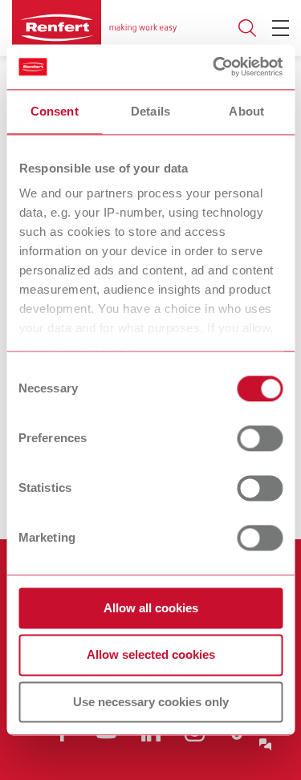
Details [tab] (150, 111)
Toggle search (247, 28)
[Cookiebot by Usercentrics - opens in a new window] (214, 66)
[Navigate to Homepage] (94, 28)
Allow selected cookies (151, 655)
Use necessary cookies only (151, 702)
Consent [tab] (55, 111)
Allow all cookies (151, 608)
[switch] (260, 438)
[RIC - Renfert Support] (265, 744)
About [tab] (246, 111)
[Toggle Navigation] (280, 28)
